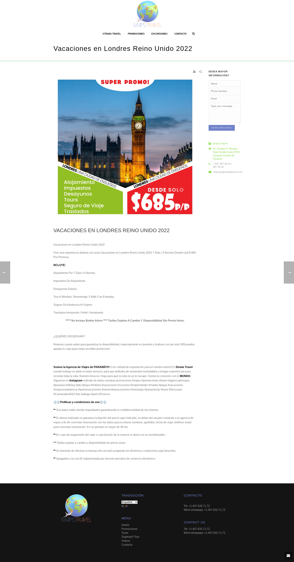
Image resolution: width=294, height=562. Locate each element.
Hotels (125, 525)
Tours (124, 532)
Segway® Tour (130, 536)
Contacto (180, 34)
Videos (125, 540)
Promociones (136, 34)
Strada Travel (112, 34)
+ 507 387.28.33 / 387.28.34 (222, 165)
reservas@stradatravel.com (228, 172)
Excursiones (159, 34)
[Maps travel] (147, 14)
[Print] (194, 72)
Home (171, 58)
